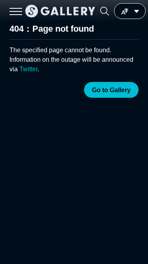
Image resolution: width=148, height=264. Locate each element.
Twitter (28, 69)
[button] (104, 11)
